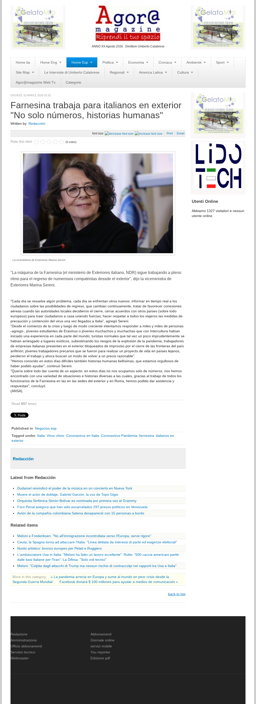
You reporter (100, 652)
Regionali (118, 72)
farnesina (146, 436)
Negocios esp (45, 428)
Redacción (36, 123)
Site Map (23, 72)
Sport (221, 62)
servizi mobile (101, 646)
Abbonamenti (101, 634)
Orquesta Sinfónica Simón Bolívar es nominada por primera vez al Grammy (76, 501)
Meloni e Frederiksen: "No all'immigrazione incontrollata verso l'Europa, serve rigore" (84, 536)
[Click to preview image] (98, 203)
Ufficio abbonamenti (26, 646)
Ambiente (194, 62)
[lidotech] (218, 165)
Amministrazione (23, 640)
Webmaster (19, 658)
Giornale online (102, 640)
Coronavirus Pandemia (119, 436)
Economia (136, 62)
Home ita (23, 62)
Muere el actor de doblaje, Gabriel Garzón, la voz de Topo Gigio (67, 494)
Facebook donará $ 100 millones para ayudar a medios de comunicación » (119, 582)
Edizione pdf (100, 658)
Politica (108, 62)
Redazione (19, 634)
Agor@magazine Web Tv (36, 82)
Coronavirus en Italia (82, 436)
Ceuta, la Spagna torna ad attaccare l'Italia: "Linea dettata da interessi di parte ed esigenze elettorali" (97, 542)
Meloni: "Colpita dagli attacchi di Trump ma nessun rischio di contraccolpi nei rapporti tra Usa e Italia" (96, 566)
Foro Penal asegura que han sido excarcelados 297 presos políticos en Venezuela (82, 507)
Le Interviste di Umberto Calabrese (72, 72)
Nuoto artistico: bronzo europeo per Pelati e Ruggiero (59, 548)
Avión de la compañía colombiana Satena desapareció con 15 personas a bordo (80, 513)
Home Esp (80, 62)
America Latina (151, 72)
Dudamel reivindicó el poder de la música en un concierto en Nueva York (74, 488)
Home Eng (49, 62)
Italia (41, 436)
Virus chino (55, 436)
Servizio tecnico (22, 652)
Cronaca (165, 62)
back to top (177, 594)
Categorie (73, 82)
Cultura (183, 72)
